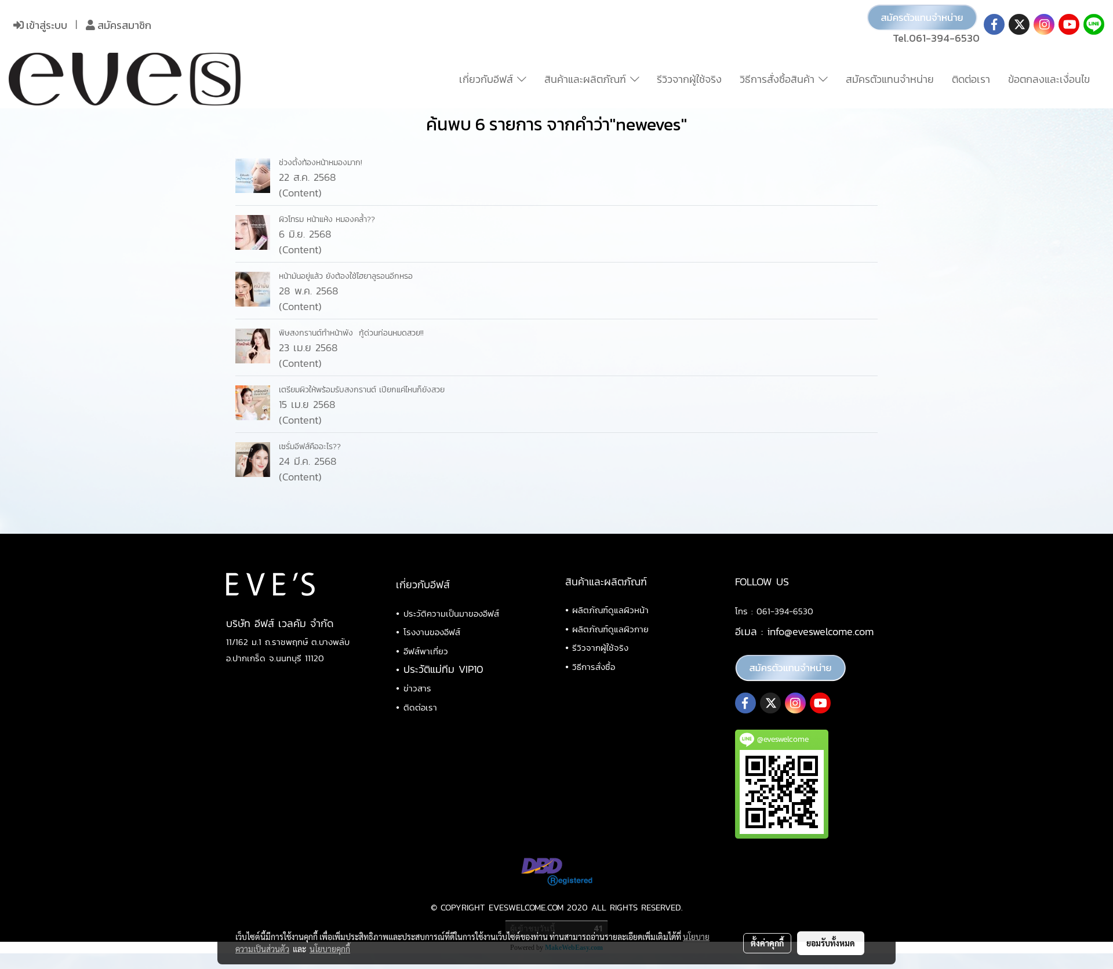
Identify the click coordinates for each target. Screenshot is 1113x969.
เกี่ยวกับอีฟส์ (488, 79)
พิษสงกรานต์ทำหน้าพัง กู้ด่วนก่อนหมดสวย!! (351, 333)
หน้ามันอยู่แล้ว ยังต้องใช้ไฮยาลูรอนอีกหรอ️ (346, 276)
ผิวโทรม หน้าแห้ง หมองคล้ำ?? (327, 219)
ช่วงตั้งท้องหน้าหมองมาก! (320, 162)
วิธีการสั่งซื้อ (593, 666)
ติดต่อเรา (971, 79)
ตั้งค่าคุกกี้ (767, 943)
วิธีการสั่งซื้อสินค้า (779, 79)
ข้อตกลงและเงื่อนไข (1049, 79)
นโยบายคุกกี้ (330, 949)
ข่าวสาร (417, 688)
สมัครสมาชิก (123, 25)
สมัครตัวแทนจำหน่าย (890, 79)
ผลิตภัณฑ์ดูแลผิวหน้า (610, 610)
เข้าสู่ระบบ (45, 25)
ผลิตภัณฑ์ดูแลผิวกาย (610, 629)
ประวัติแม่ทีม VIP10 (443, 669)
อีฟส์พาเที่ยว (425, 651)
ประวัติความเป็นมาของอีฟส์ (451, 613)
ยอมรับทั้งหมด (830, 943)
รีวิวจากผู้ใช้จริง (689, 79)
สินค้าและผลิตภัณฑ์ (587, 79)
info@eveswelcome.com (820, 631)
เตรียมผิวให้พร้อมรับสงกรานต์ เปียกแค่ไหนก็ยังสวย (362, 390)
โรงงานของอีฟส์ (431, 632)
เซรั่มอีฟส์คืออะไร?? (310, 446)
